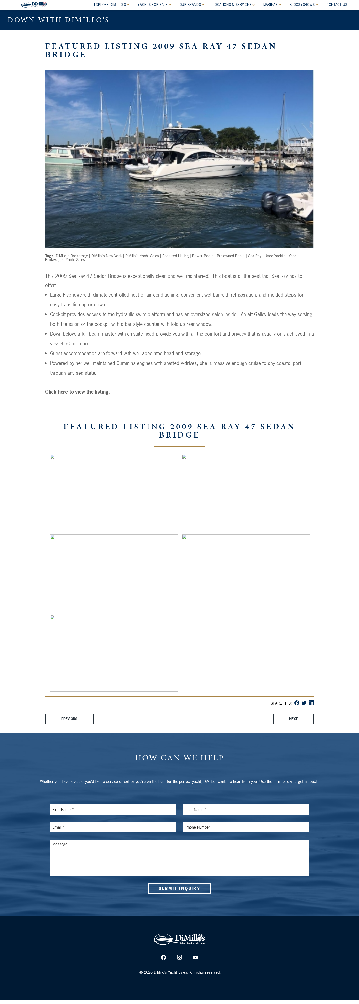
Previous (69, 718)
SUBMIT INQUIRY (179, 888)
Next (293, 718)
